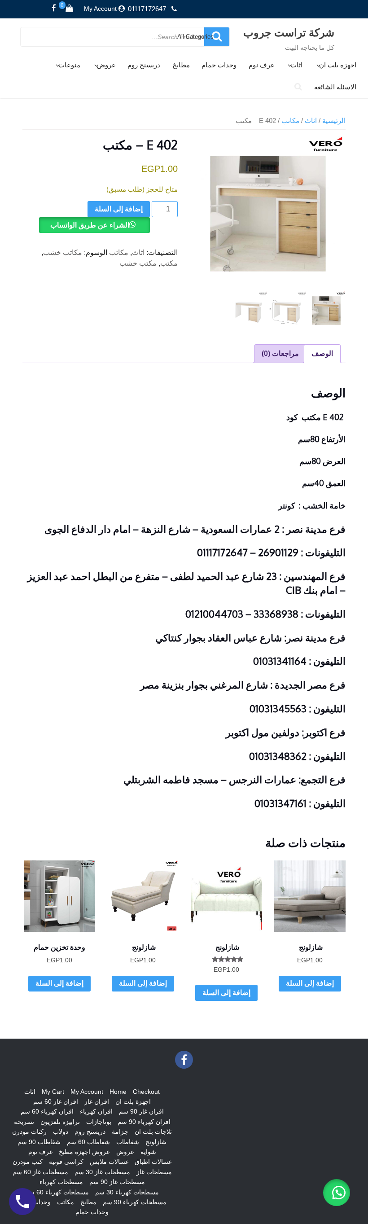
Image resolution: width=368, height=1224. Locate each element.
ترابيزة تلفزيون (60, 1121)
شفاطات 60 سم (88, 1141)
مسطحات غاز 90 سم (117, 1181)
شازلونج (155, 1141)
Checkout (146, 1091)
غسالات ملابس (109, 1161)
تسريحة (24, 1121)
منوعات (69, 65)
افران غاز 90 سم (141, 1111)
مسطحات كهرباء (61, 1181)
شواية (148, 1151)
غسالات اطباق (153, 1161)
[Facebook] (54, 8)
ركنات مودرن (29, 1131)
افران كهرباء (96, 1111)
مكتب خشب (138, 263)
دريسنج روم (143, 65)
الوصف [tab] (322, 353)
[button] (336, 1192)
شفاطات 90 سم (39, 1141)
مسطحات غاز (154, 1172)
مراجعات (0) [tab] (280, 353)
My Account (100, 8)
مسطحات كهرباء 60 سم (57, 1192)
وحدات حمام (219, 65)
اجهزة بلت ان (337, 65)
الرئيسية (334, 120)
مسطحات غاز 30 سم (102, 1172)
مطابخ (181, 65)
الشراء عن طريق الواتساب (89, 225)
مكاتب (290, 120)
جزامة (120, 1131)
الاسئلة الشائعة (335, 87)
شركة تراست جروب (288, 32)
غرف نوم (261, 65)
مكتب (169, 263)
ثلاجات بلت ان (153, 1131)
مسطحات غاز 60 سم (40, 1172)
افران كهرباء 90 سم (144, 1121)
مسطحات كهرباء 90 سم (134, 1202)
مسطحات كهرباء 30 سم (127, 1192)
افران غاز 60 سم (55, 1101)
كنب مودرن (28, 1161)
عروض (106, 65)
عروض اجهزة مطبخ (84, 1151)
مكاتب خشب (62, 252)
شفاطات (127, 1141)
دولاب (60, 1131)
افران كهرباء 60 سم (47, 1111)
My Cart (53, 1091)
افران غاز (96, 1101)
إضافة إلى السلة (119, 209)
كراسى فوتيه (66, 1161)
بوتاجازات (98, 1121)
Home (118, 1091)
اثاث (296, 65)
